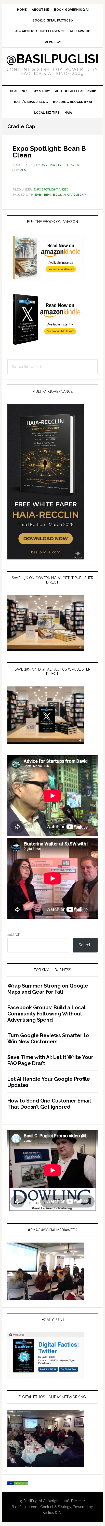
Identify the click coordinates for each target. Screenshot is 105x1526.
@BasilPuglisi (52, 59)
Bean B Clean (55, 194)
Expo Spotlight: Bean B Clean (49, 152)
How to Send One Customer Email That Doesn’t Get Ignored (49, 1104)
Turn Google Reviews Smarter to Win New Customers (48, 1038)
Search (13, 934)
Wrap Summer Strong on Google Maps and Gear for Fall (47, 989)
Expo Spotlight (45, 189)
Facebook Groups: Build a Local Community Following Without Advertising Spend (46, 1013)
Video (63, 189)
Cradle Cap (76, 194)
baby (39, 194)
